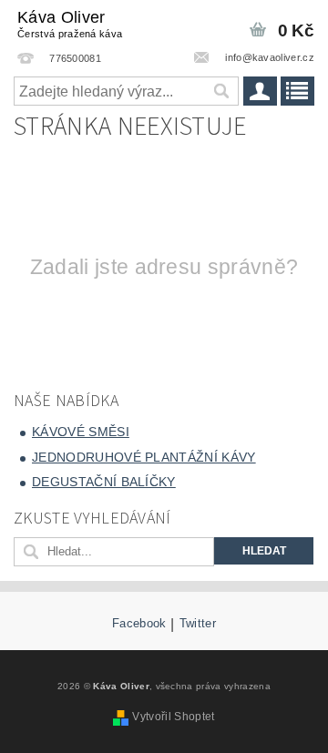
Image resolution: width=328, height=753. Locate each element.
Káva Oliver (69, 23)
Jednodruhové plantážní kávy (144, 457)
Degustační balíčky (104, 481)
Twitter (197, 623)
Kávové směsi (80, 431)
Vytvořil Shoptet (173, 716)
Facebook (139, 623)
